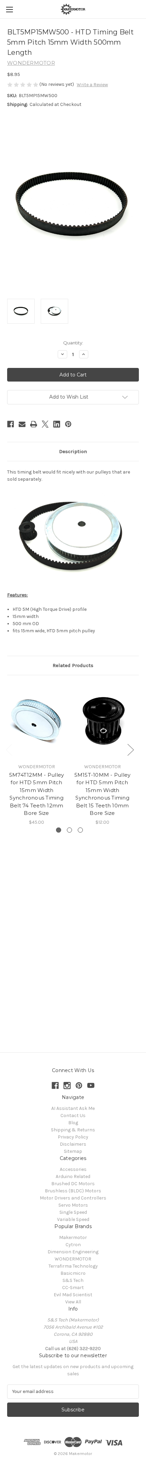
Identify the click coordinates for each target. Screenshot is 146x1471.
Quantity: (73, 342)
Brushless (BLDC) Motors (73, 1191)
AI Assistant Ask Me (73, 1108)
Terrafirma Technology (73, 1266)
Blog (73, 1123)
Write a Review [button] (92, 85)
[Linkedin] (56, 424)
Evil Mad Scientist (73, 1295)
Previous (9, 749)
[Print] (33, 424)
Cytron (73, 1245)
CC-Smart (73, 1287)
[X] (45, 424)
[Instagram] (67, 1085)
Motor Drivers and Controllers (73, 1198)
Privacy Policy (73, 1137)
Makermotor (73, 1237)
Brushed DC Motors (73, 1184)
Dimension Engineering (73, 1252)
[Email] (22, 424)
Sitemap (73, 1151)
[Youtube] (90, 1085)
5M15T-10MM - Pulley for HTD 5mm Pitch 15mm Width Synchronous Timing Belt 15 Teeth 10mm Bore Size (102, 794)
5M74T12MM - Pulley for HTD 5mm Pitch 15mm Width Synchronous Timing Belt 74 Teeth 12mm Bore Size (36, 794)
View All (73, 1302)
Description (73, 451)
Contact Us (73, 1115)
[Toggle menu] (9, 9)
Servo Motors (73, 1205)
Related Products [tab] (73, 665)
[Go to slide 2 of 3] (69, 830)
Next (130, 749)
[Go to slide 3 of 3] (80, 830)
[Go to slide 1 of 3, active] (58, 830)
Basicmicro (73, 1273)
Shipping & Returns (73, 1130)
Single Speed (73, 1212)
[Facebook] (10, 424)
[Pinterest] (68, 424)
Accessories (73, 1169)
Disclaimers (73, 1144)
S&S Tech (73, 1280)
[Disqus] (73, 936)
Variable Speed (73, 1219)
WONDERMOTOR (73, 1259)
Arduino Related (73, 1176)
